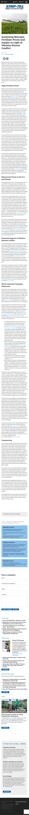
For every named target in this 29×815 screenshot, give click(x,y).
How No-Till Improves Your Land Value (15, 689)
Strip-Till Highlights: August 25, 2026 (14, 620)
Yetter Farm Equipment (11, 719)
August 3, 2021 (14, 96)
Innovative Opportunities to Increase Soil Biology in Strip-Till (14, 680)
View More (5, 669)
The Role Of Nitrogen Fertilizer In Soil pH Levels (14, 533)
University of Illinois (9, 54)
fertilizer (10, 521)
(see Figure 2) (16, 185)
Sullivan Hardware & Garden (13, 762)
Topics (5, 1)
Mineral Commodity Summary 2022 (15, 315)
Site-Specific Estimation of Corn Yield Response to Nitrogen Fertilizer (13, 536)
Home (17, 804)
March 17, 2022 (9, 280)
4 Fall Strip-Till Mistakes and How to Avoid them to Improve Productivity (14, 683)
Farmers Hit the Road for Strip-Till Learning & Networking (13, 661)
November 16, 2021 (15, 426)
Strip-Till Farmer (18, 640)
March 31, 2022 (15, 436)
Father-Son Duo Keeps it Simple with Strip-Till (14, 658)
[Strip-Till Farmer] (6, 646)
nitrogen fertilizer (14, 523)
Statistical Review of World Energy (17, 251)
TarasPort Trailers (9, 747)
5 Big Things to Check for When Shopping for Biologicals (12, 632)
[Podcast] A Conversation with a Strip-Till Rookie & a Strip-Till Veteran (14, 622)
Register (21, 1)
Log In (15, 1)
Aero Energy (7, 776)
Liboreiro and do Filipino (21, 213)
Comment (4, 594)
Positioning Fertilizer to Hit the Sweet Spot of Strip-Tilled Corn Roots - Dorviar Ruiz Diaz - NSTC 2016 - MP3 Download (14, 550)
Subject (3, 589)
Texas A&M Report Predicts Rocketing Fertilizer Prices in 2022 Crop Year (13, 530)
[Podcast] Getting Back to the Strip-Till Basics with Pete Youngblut (14, 629)
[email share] (4, 58)
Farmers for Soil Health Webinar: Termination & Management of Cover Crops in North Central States (14, 564)
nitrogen (5, 523)
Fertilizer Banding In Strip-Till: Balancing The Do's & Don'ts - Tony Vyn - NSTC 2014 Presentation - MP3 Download (14, 545)
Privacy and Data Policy (21, 801)
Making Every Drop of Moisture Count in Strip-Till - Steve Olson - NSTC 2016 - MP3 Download (14, 554)
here (11, 358)
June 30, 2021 (18, 169)
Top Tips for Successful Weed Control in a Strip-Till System (14, 686)
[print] (7, 58)
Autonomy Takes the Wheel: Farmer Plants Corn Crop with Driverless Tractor (14, 665)
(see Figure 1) (23, 90)
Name (3, 578)
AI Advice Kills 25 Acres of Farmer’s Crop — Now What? (14, 626)
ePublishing (10, 811)
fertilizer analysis (19, 521)
